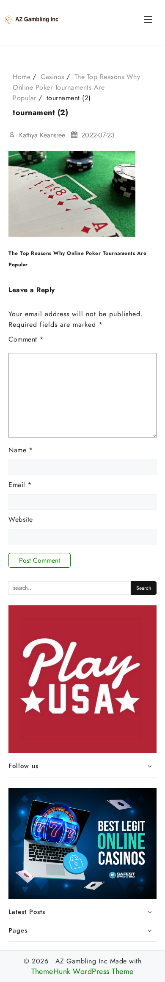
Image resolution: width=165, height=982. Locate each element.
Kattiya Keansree (42, 135)
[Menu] (148, 19)
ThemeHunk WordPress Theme (82, 971)
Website (20, 519)
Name (20, 450)
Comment (26, 339)
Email (20, 485)
